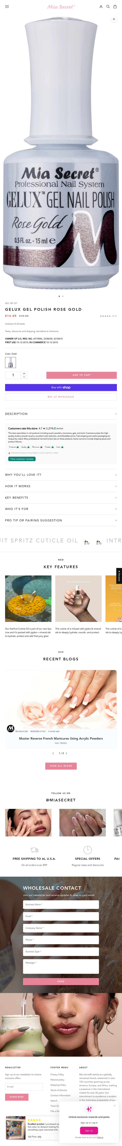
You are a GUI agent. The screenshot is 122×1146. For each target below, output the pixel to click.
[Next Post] (67, 753)
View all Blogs (61, 766)
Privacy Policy (57, 1074)
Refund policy (57, 1079)
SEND (61, 981)
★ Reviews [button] (119, 575)
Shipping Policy (58, 1085)
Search (54, 1100)
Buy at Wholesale (61, 396)
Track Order (57, 1106)
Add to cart (82, 375)
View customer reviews (21, 459)
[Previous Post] (54, 753)
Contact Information (61, 1095)
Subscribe (17, 1097)
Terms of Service (59, 1090)
